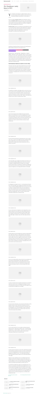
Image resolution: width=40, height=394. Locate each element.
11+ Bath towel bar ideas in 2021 (30, 384)
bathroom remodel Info (7, 4)
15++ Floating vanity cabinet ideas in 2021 (13, 384)
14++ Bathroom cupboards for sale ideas (14, 381)
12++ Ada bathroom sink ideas (29, 387)
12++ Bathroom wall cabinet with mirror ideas (14, 387)
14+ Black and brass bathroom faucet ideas (30, 381)
